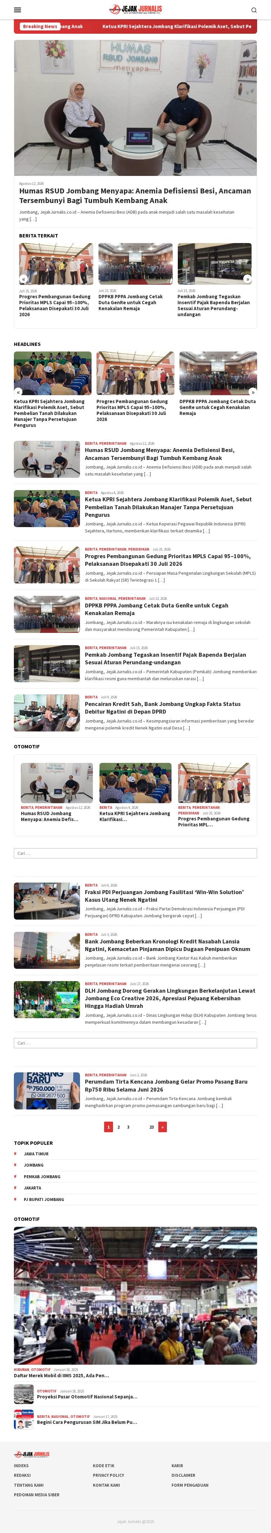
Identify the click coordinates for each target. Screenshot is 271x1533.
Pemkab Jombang (42, 1177)
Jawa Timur (36, 1154)
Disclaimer (183, 1475)
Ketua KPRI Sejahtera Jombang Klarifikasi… (134, 816)
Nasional (108, 598)
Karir (177, 1466)
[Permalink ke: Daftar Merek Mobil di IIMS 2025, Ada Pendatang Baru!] (135, 1296)
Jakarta (32, 1188)
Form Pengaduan (190, 1485)
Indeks (21, 1466)
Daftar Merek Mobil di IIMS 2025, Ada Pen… (61, 1376)
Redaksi (22, 1475)
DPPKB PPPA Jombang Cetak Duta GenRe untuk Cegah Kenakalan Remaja (51, 302)
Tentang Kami (29, 1485)
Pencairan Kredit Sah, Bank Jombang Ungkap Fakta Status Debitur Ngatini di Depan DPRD (212, 302)
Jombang (34, 1165)
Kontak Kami (106, 1485)
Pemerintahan (113, 443)
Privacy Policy (108, 1475)
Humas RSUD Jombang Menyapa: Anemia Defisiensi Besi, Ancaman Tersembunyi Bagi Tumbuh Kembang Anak (135, 195)
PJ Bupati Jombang (44, 1199)
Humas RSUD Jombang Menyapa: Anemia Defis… (49, 816)
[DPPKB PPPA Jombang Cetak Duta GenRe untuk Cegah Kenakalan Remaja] (56, 264)
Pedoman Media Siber (36, 1495)
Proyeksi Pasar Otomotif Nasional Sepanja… (87, 1397)
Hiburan (21, 1369)
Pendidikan (138, 549)
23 (151, 1127)
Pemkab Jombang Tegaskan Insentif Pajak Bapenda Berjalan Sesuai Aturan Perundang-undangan (134, 305)
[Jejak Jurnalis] (135, 9)
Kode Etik (103, 1466)
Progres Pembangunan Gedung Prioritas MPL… (214, 822)
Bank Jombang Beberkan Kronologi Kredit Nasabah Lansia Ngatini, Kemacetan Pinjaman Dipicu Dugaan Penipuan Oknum (167, 945)
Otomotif (41, 1369)
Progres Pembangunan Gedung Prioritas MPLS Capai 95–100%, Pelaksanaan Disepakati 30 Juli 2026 (49, 410)
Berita (91, 443)
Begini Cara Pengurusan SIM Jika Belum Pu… (87, 1422)
